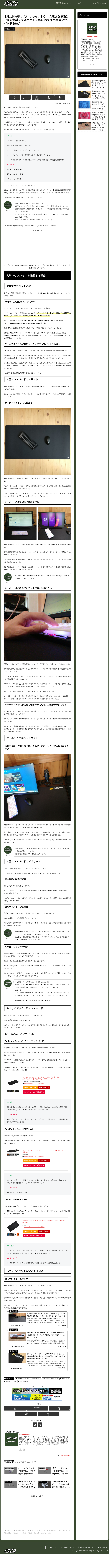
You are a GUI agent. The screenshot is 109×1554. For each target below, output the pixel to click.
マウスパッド (10, 1378)
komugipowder (24, 1434)
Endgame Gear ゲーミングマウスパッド (29, 1378)
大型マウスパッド (25, 1381)
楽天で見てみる (44, 1087)
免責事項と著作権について (87, 1547)
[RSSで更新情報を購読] (40, 1424)
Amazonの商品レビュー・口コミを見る (34, 1083)
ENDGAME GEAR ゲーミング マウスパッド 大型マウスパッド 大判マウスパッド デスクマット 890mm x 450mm (43, 1078)
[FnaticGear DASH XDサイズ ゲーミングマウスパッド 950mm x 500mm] (13, 1226)
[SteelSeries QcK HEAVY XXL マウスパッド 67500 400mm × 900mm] (13, 1151)
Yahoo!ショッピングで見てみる (34, 1092)
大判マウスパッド (11, 1381)
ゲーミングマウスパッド (51, 1378)
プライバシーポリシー (68, 1547)
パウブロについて (53, 1547)
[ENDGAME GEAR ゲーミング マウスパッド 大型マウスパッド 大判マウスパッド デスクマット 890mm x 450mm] (13, 1082)
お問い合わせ (102, 1547)
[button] (59, 97)
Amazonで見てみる (30, 1087)
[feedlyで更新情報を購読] (35, 1424)
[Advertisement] (37, 247)
